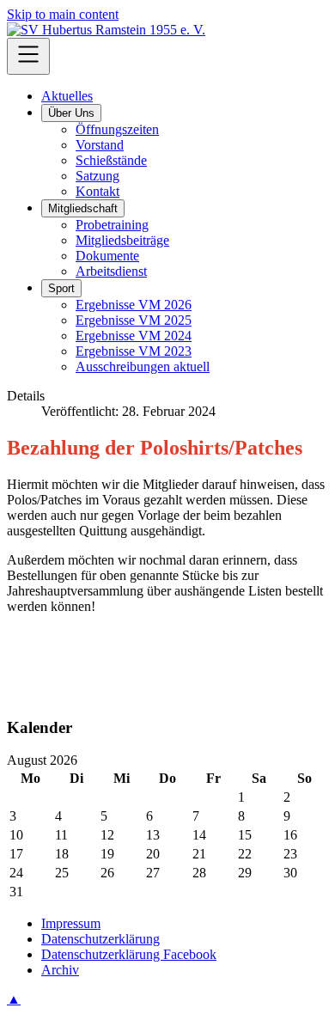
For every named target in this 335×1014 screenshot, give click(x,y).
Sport (61, 288)
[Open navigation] (28, 56)
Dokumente (107, 255)
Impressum (70, 923)
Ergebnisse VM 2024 (134, 335)
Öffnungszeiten (117, 129)
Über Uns (71, 113)
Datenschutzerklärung (100, 939)
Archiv (60, 969)
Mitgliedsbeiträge (122, 240)
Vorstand (100, 144)
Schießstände (111, 160)
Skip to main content (63, 14)
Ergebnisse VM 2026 (134, 304)
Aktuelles (67, 96)
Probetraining (112, 224)
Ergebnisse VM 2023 (134, 351)
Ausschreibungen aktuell (143, 366)
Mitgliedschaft (83, 208)
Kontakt (97, 191)
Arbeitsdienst (111, 271)
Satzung (97, 175)
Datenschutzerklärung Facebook (128, 954)
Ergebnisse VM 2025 (134, 320)
